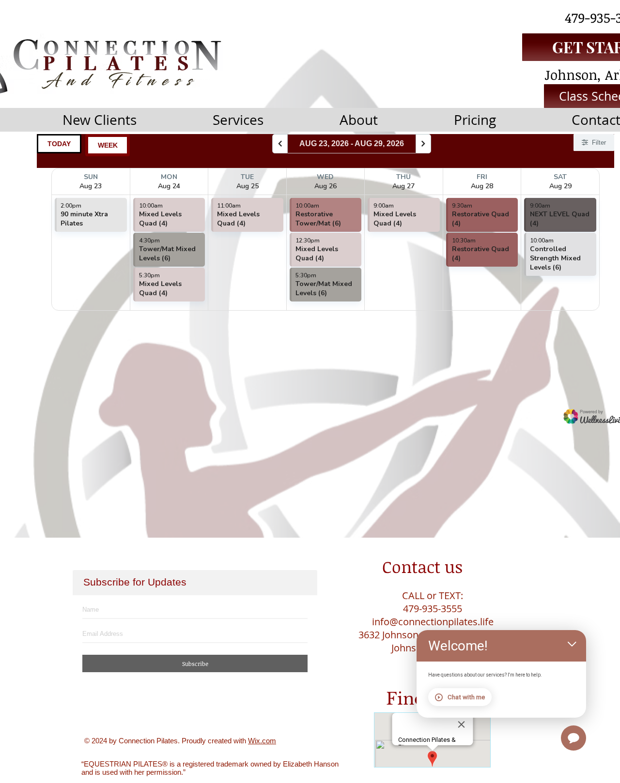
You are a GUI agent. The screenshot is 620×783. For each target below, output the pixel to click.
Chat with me (466, 697)
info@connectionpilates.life (433, 621)
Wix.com (262, 741)
